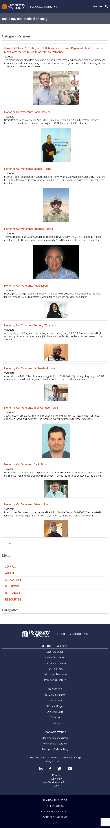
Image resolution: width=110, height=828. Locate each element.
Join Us (10, 566)
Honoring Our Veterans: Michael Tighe (27, 168)
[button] (106, 6)
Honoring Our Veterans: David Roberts (27, 464)
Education (13, 579)
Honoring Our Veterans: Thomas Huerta (28, 228)
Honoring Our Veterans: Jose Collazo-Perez (31, 407)
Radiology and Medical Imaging (24, 19)
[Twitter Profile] (59, 769)
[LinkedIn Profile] (41, 768)
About (9, 573)
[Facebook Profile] (50, 769)
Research (12, 593)
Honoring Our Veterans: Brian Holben (26, 504)
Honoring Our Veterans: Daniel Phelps (27, 112)
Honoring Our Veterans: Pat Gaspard (26, 285)
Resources (13, 599)
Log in (56, 785)
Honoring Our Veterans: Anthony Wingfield (30, 325)
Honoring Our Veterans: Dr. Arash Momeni (30, 368)
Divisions (12, 586)
